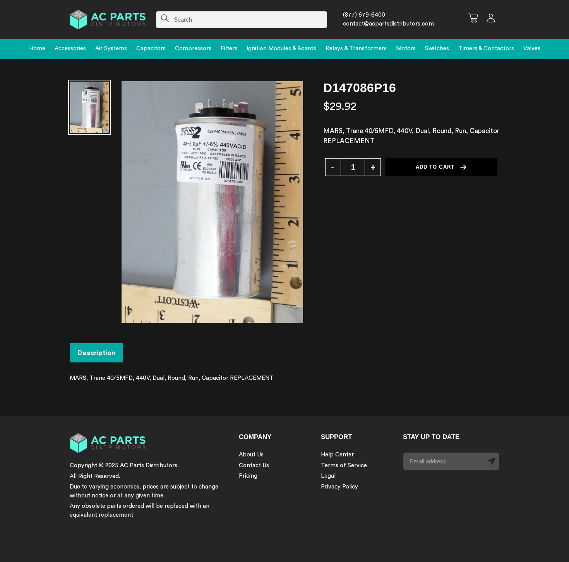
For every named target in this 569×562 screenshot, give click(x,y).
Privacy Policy (339, 487)
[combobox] (241, 19)
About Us (251, 455)
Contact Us (254, 465)
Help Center (337, 455)
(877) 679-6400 (364, 15)
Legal (328, 476)
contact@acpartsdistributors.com (388, 24)
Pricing (248, 476)
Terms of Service (344, 465)
